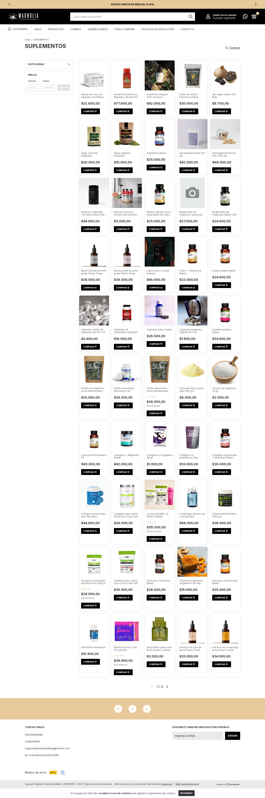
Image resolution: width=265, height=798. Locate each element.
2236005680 (32, 741)
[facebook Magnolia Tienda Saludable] (132, 709)
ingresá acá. (166, 784)
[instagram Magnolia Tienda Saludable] (118, 709)
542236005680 (34, 734)
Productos (56, 29)
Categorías (20, 29)
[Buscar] (190, 16)
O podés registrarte (224, 18)
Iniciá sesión (228, 15)
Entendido (186, 793)
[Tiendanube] (228, 784)
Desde (32, 80)
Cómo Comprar (124, 29)
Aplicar (63, 87)
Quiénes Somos (98, 29)
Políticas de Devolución (157, 29)
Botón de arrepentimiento (187, 784)
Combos (75, 29)
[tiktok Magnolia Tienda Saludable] (147, 709)
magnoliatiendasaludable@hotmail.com (47, 748)
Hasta (46, 80)
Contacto (187, 29)
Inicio (38, 29)
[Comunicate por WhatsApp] (245, 17)
